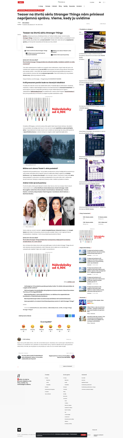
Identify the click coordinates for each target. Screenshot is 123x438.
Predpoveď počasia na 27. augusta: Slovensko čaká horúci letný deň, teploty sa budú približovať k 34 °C (96, 280)
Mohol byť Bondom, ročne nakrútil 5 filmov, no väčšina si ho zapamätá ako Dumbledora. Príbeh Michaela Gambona (46, 295)
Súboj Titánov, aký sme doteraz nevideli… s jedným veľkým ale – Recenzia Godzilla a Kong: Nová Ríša (96, 309)
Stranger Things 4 (28, 309)
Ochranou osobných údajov (62, 434)
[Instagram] (30, 2)
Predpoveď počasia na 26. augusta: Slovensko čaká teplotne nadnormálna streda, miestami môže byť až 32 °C (95, 289)
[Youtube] (101, 223)
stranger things (67, 307)
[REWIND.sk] (61, 2)
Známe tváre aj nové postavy (61, 54)
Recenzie (93, 313)
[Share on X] (93, 24)
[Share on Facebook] (91, 24)
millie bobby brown (53, 307)
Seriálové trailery (32, 10)
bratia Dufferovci (34, 307)
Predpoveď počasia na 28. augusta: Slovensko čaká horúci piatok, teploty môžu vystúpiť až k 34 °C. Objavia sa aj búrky (96, 270)
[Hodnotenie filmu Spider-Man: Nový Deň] (82, 302)
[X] (27, 2)
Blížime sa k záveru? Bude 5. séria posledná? (61, 51)
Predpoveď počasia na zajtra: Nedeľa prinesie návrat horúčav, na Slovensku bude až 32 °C (96, 252)
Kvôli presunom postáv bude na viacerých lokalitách (35, 53)
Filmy (88, 313)
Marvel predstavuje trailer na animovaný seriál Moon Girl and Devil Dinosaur (47, 298)
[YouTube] (28, 2)
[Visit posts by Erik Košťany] (19, 24)
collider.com (71, 282)
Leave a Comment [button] (67, 366)
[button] (83, 435)
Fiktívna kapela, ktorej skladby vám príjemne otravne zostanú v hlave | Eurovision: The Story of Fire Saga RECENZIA (48, 291)
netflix (60, 307)
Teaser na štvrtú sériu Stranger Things (36, 50)
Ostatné (89, 255)
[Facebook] (25, 2)
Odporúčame (21, 10)
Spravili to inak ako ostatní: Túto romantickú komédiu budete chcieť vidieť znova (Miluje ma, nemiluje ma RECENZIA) (96, 319)
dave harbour (43, 307)
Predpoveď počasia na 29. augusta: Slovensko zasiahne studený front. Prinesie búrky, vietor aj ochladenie (95, 261)
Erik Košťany (25, 22)
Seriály (41, 10)
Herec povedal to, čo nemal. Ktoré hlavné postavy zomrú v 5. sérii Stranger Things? (49, 301)
